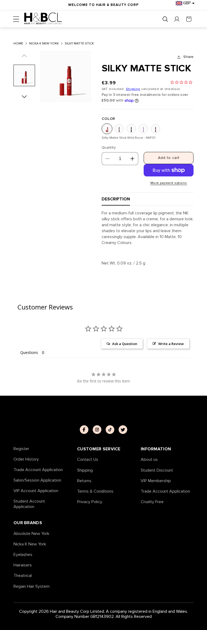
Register (21, 448)
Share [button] (188, 56)
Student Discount (157, 470)
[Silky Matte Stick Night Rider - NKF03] (131, 128)
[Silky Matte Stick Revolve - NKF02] (119, 128)
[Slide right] (24, 95)
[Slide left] (24, 58)
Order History (26, 459)
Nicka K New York (29, 544)
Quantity (109, 147)
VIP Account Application (35, 490)
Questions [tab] (29, 352)
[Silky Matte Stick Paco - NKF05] (155, 128)
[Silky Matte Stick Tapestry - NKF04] (143, 128)
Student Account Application (29, 504)
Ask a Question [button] (124, 343)
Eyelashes (22, 554)
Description (116, 199)
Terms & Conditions (95, 491)
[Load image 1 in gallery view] (24, 75)
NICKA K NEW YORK (44, 44)
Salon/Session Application (37, 480)
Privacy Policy (89, 501)
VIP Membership (156, 480)
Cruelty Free (152, 501)
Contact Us (87, 459)
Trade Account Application (38, 469)
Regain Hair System (31, 586)
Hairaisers (22, 565)
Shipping (133, 89)
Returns (84, 480)
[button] (16, 19)
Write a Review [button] (171, 343)
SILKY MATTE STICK (79, 44)
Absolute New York (31, 533)
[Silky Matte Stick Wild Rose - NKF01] (107, 128)
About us (149, 459)
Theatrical (22, 575)
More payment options (168, 183)
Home (18, 44)
